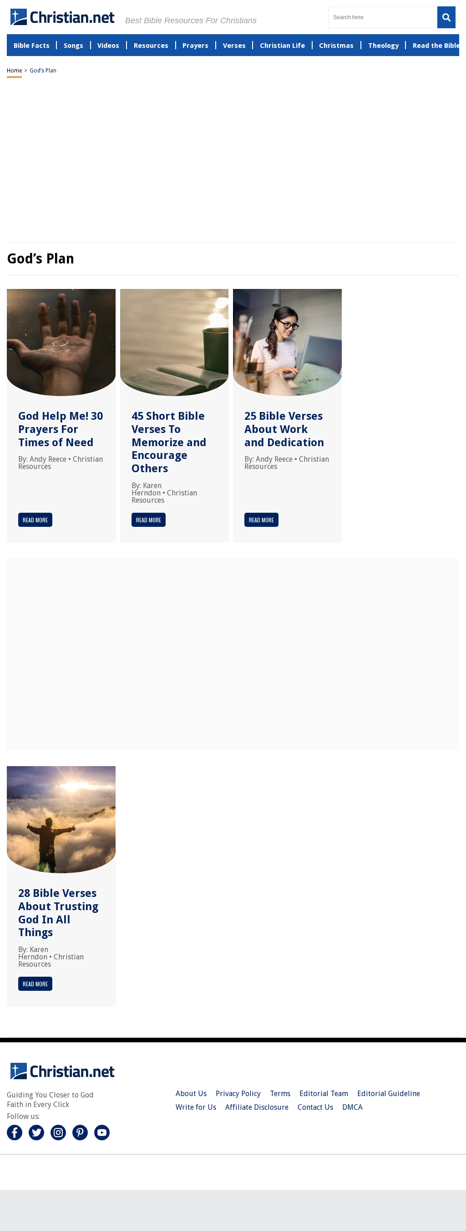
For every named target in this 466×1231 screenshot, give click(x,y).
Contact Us (315, 1107)
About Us (191, 1093)
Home (14, 70)
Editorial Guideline (388, 1093)
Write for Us (196, 1107)
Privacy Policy (238, 1093)
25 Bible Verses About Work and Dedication (284, 429)
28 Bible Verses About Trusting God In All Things (58, 913)
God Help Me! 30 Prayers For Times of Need (60, 429)
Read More (35, 520)
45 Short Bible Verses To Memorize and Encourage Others (169, 442)
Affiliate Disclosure (257, 1107)
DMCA (352, 1107)
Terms (280, 1093)
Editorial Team (323, 1093)
